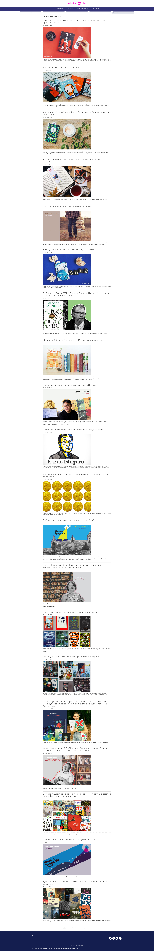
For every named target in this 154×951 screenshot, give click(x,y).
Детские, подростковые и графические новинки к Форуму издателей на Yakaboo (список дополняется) (77, 795)
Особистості (95, 8)
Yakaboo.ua (36, 936)
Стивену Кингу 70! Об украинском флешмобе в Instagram (71, 657)
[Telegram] (117, 938)
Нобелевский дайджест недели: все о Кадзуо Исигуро (69, 385)
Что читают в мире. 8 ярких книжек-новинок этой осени (70, 612)
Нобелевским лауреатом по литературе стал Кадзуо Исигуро (73, 430)
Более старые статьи (85, 928)
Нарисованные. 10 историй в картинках (62, 67)
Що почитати (59, 8)
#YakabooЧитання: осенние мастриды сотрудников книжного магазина (73, 160)
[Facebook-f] (110, 938)
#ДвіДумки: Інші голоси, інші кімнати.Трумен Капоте (68, 250)
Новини (70, 8)
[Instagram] (113, 938)
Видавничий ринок (82, 8)
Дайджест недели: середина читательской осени (67, 206)
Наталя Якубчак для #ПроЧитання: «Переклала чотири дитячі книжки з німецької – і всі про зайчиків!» (73, 566)
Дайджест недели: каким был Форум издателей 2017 (69, 520)
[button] (31, 12)
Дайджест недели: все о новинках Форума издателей (69, 839)
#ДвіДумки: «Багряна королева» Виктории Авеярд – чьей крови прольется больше (74, 21)
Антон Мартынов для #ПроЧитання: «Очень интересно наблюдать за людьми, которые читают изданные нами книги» (77, 749)
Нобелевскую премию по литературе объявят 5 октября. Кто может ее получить (75, 475)
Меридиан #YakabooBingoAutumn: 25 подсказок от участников (74, 340)
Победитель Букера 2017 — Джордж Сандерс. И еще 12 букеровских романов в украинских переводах (76, 294)
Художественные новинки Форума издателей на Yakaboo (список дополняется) (75, 882)
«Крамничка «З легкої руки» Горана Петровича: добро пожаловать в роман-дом (76, 113)
